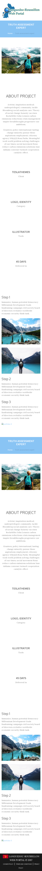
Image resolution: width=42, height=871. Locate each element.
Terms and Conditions (24, 864)
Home (10, 33)
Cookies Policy (8, 864)
